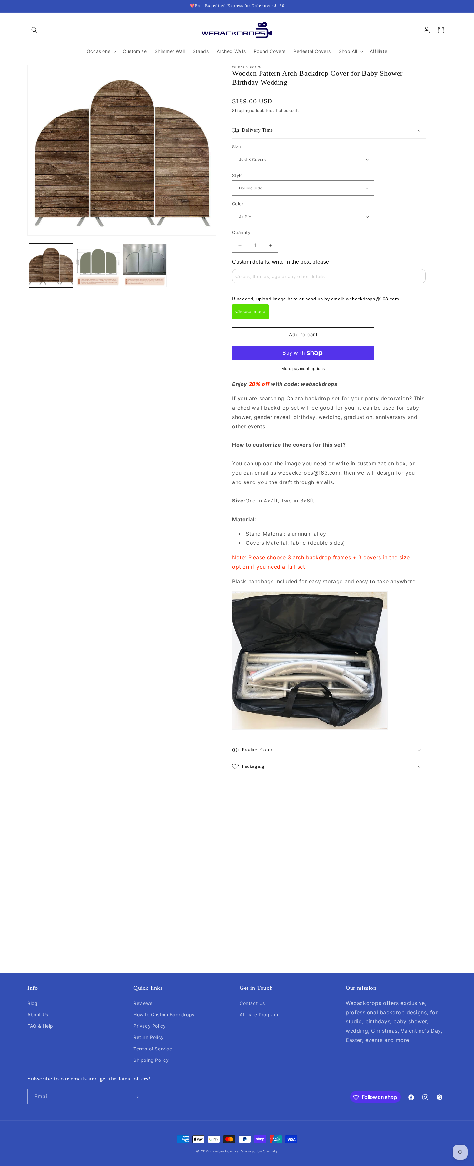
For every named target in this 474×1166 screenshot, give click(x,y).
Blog (32, 1003)
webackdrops (226, 1151)
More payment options (303, 368)
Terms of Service (152, 1048)
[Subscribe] (136, 1096)
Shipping (241, 110)
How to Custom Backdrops (163, 1014)
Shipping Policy (151, 1059)
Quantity (241, 232)
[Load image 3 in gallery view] (145, 266)
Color (237, 203)
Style (237, 175)
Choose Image (250, 311)
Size (236, 146)
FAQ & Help (40, 1025)
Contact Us (252, 1003)
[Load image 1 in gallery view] (51, 266)
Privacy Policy (149, 1025)
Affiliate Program (259, 1014)
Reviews (142, 1003)
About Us (37, 1014)
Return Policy (148, 1037)
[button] (34, 30)
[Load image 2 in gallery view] (98, 266)
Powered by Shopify (259, 1151)
